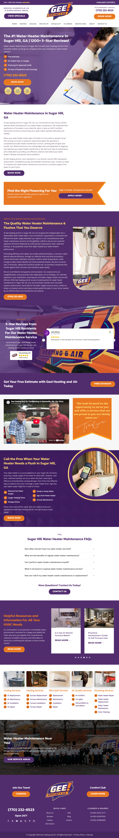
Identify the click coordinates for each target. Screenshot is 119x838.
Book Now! (104, 16)
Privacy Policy (79, 835)
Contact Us (102, 24)
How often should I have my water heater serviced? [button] (48, 549)
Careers (21, 793)
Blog (69, 816)
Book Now (14, 173)
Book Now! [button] (17, 82)
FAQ (69, 813)
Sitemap (89, 835)
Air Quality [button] (56, 24)
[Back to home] (59, 11)
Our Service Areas (19, 759)
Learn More (98, 793)
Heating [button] (23, 24)
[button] (21, 355)
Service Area (80, 24)
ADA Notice (49, 824)
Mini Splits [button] (43, 24)
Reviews (50, 816)
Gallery (50, 820)
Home (14, 24)
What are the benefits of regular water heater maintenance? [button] (52, 555)
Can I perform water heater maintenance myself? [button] (47, 562)
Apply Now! (75, 195)
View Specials (16, 16)
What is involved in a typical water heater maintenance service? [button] (54, 569)
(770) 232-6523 (104, 10)
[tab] (75, 657)
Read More (14, 649)
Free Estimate (102, 383)
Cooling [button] (32, 24)
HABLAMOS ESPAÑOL (106, 2)
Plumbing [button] (68, 24)
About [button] (92, 24)
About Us (49, 813)
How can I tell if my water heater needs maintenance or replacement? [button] (56, 575)
